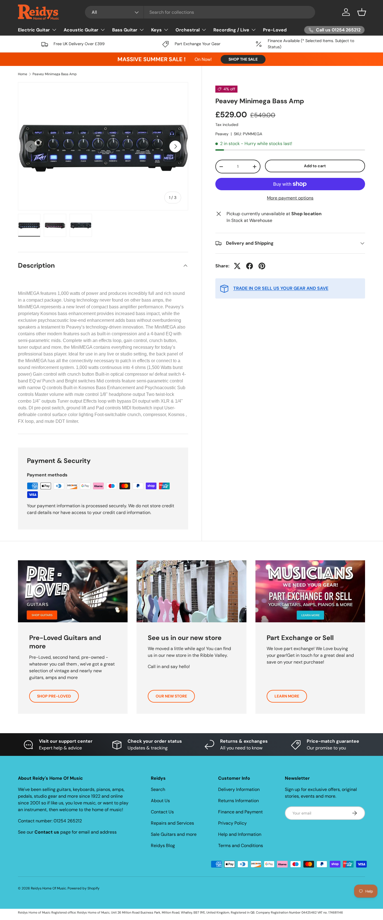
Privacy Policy (232, 823)
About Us (160, 801)
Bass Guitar (124, 30)
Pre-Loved (275, 30)
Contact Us (162, 812)
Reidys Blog (163, 845)
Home (22, 74)
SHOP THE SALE (243, 59)
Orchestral (188, 30)
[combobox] (200, 12)
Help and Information (239, 834)
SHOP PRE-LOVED (54, 696)
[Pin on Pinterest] (262, 266)
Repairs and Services (172, 823)
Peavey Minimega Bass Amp (55, 74)
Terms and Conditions (240, 845)
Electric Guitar (34, 30)
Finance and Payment (240, 812)
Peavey (222, 133)
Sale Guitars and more (174, 834)
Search (158, 789)
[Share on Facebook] (249, 266)
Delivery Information (239, 789)
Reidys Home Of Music (48, 888)
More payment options (290, 198)
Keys (156, 30)
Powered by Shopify (84, 888)
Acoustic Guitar (81, 30)
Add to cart (315, 165)
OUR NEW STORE (171, 696)
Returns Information (238, 801)
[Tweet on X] (237, 266)
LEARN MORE (286, 696)
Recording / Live (231, 30)
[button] (362, 12)
